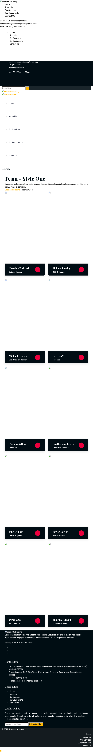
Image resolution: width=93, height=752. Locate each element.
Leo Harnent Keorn (63, 444)
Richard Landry (61, 268)
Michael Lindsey (18, 356)
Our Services (10, 10)
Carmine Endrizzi (19, 268)
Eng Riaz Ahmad (62, 619)
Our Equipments (12, 13)
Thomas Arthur (17, 444)
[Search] (27, 88)
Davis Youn (15, 619)
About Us (9, 7)
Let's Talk (6, 169)
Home (7, 4)
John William (16, 531)
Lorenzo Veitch (61, 356)
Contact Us (10, 16)
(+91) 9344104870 (16, 65)
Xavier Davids (60, 531)
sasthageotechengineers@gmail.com (21, 24)
